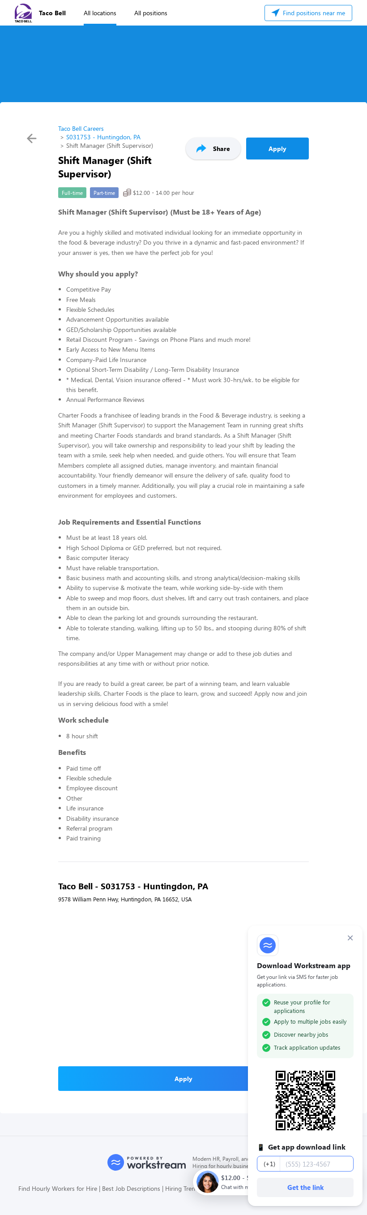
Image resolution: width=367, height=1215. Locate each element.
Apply (277, 148)
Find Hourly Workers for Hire (57, 1188)
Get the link (305, 1187)
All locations (100, 13)
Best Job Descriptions (131, 1188)
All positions (150, 13)
